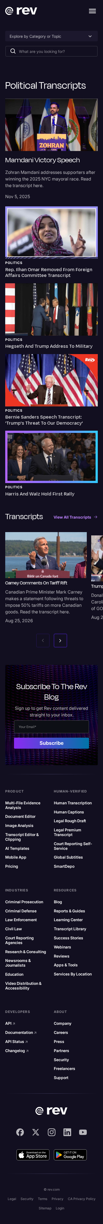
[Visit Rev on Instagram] (51, 1132)
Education (14, 974)
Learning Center (68, 920)
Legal (12, 1199)
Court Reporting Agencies (19, 940)
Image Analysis (19, 825)
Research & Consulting (25, 952)
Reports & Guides (69, 911)
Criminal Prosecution (24, 902)
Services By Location (73, 974)
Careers (61, 1032)
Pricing (11, 866)
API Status (16, 1041)
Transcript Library (70, 929)
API (10, 1023)
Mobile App (15, 857)
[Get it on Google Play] (70, 1154)
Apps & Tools (66, 965)
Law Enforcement (21, 920)
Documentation (21, 1032)
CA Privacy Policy (82, 1199)
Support (61, 1077)
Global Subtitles (68, 857)
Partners (61, 1050)
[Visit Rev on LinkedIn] (67, 1132)
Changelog (17, 1050)
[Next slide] (60, 640)
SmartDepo (64, 866)
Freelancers (64, 1068)
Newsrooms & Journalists (18, 962)
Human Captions (69, 812)
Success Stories (68, 938)
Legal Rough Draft (70, 821)
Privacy (57, 1199)
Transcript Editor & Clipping (22, 837)
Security (61, 1060)
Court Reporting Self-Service (73, 846)
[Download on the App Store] (32, 1154)
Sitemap (45, 1208)
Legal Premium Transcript (67, 832)
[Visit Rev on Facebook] (20, 1132)
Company (62, 1023)
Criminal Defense (21, 911)
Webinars (62, 947)
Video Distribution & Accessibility (23, 985)
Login (60, 1208)
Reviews (61, 956)
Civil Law (13, 929)
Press (59, 1041)
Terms (42, 1199)
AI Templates (17, 848)
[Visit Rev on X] (36, 1132)
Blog (58, 902)
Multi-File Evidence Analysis (22, 805)
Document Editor (20, 816)
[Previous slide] (42, 640)
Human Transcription (73, 803)
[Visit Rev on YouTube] (83, 1132)
